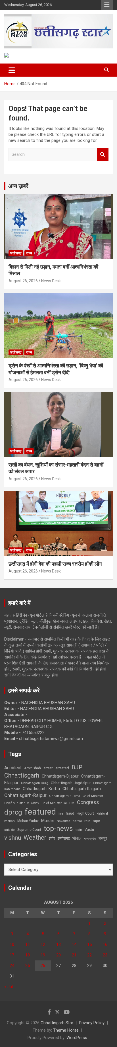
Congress (88, 802)
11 (27, 944)
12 (43, 944)
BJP (77, 767)
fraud (70, 813)
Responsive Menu (107, 5)
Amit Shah (32, 768)
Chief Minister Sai (54, 803)
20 (58, 955)
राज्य (29, 253)
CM (71, 803)
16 (105, 944)
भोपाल (77, 838)
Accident (13, 767)
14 (74, 944)
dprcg (13, 812)
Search (102, 154)
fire (60, 813)
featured (40, 812)
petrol (77, 821)
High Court (85, 813)
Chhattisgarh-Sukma (64, 796)
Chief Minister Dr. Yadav (21, 803)
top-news (58, 828)
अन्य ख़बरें (18, 186)
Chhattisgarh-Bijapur (60, 776)
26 (43, 965)
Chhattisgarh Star (57, 1022)
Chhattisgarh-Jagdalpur (71, 782)
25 (27, 965)
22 (89, 955)
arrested (62, 768)
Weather (35, 837)
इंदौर (52, 838)
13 (58, 944)
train (79, 830)
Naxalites (63, 821)
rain (87, 821)
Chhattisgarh (21, 775)
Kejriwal (102, 813)
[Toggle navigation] (11, 70)
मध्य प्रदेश (90, 839)
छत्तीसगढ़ (15, 253)
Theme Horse (66, 1030)
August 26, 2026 (23, 281)
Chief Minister (93, 796)
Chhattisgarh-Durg (34, 783)
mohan (9, 821)
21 (74, 955)
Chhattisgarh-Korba (41, 788)
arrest (48, 768)
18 (27, 955)
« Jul (8, 986)
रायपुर (103, 838)
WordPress (76, 1037)
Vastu (89, 830)
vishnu (12, 837)
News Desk (51, 281)
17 (12, 955)
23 (105, 955)
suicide (9, 830)
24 (12, 965)
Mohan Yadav (28, 821)
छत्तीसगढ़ (64, 838)
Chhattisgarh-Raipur (25, 795)
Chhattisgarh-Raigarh (81, 788)
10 (12, 944)
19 (43, 955)
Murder (47, 820)
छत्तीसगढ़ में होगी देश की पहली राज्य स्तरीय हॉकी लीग (55, 564)
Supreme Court (29, 829)
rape (96, 821)
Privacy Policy (92, 1022)
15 (89, 944)
